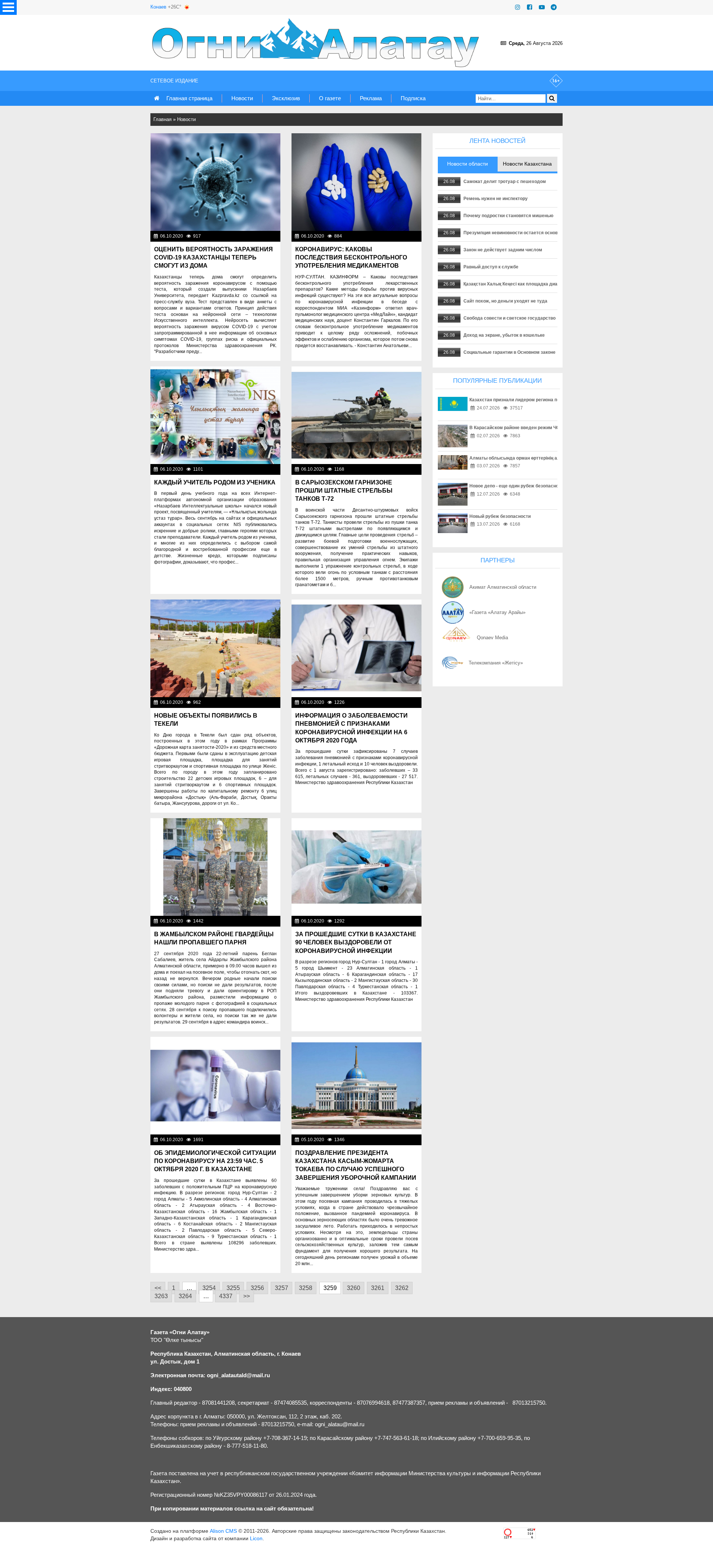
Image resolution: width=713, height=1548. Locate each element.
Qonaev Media (492, 637)
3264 (185, 1296)
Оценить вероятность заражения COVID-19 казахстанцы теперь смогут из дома (213, 257)
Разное (411, 469)
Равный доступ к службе (490, 267)
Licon (256, 1538)
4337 (225, 1296)
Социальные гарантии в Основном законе (509, 352)
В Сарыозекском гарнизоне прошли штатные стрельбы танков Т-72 (344, 490)
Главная (162, 119)
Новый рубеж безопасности (500, 516)
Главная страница (189, 98)
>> (246, 1296)
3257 (281, 1288)
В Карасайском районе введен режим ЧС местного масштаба (537, 427)
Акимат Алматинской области (502, 587)
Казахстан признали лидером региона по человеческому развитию (543, 399)
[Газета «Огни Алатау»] (317, 43)
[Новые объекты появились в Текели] (215, 648)
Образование (263, 469)
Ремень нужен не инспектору (495, 198)
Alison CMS (223, 1531)
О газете (330, 98)
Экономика (266, 702)
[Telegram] (554, 7)
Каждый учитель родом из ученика (215, 482)
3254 (209, 1288)
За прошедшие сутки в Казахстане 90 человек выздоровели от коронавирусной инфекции (355, 942)
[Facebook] (529, 7)
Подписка (413, 98)
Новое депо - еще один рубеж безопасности (517, 486)
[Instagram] (517, 7)
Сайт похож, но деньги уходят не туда (505, 301)
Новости (242, 98)
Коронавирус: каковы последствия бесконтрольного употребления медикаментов (351, 257)
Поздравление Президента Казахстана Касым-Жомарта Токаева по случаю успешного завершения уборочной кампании (355, 1165)
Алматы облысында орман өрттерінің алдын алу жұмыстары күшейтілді (550, 458)
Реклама (371, 98)
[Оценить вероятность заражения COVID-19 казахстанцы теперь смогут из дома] (215, 182)
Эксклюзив (286, 98)
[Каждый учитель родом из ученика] (215, 415)
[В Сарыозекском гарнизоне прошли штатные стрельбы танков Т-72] (356, 415)
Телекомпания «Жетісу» (496, 663)
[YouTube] (542, 7)
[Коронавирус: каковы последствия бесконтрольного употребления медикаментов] (356, 182)
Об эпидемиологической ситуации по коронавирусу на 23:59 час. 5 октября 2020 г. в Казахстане (215, 1161)
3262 (401, 1288)
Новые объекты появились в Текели (205, 719)
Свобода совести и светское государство (509, 318)
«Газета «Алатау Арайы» (497, 612)
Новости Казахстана (396, 702)
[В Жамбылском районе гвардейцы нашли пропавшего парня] (215, 867)
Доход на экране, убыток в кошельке (504, 335)
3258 (305, 1288)
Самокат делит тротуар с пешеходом (504, 181)
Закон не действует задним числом (502, 249)
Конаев (158, 7)
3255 (233, 1288)
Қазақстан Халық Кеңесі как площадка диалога (515, 284)
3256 (257, 1288)
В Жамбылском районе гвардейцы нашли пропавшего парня (214, 938)
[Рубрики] (8, 7)
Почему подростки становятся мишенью (508, 215)
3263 (161, 1296)
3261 (377, 1288)
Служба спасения (258, 921)
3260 (353, 1288)
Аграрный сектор (400, 1139)
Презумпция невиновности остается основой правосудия (526, 232)
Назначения (265, 236)
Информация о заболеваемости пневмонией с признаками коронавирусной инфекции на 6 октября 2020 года (351, 728)
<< (157, 1288)
